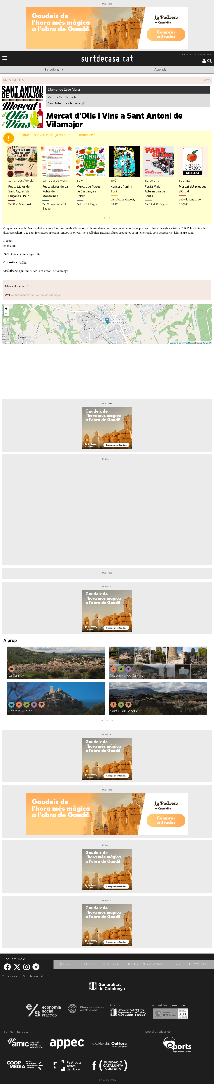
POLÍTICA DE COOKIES (191, 964)
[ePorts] (177, 1045)
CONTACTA (88, 964)
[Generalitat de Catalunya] (107, 989)
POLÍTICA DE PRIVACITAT (145, 964)
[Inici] (107, 58)
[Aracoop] (43, 1011)
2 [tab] (109, 217)
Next (205, 183)
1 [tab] (104, 217)
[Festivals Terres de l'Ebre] (67, 1067)
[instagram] (26, 968)
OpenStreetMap (185, 342)
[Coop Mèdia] (25, 1067)
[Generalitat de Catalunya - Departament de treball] (128, 1016)
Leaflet (173, 342)
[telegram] (35, 968)
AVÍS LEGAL (111, 964)
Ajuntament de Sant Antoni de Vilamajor (36, 295)
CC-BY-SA (206, 342)
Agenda (160, 69)
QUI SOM (65, 964)
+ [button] (6, 309)
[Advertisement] (107, 370)
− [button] (6, 314)
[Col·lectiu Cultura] (109, 1045)
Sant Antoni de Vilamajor (64, 103)
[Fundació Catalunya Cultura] (109, 1067)
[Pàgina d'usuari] (204, 62)
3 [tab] (112, 720)
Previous (9, 183)
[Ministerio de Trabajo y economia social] (170, 1016)
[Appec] (67, 1045)
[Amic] (25, 1045)
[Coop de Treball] (85, 1011)
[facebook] (7, 968)
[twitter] (17, 968)
